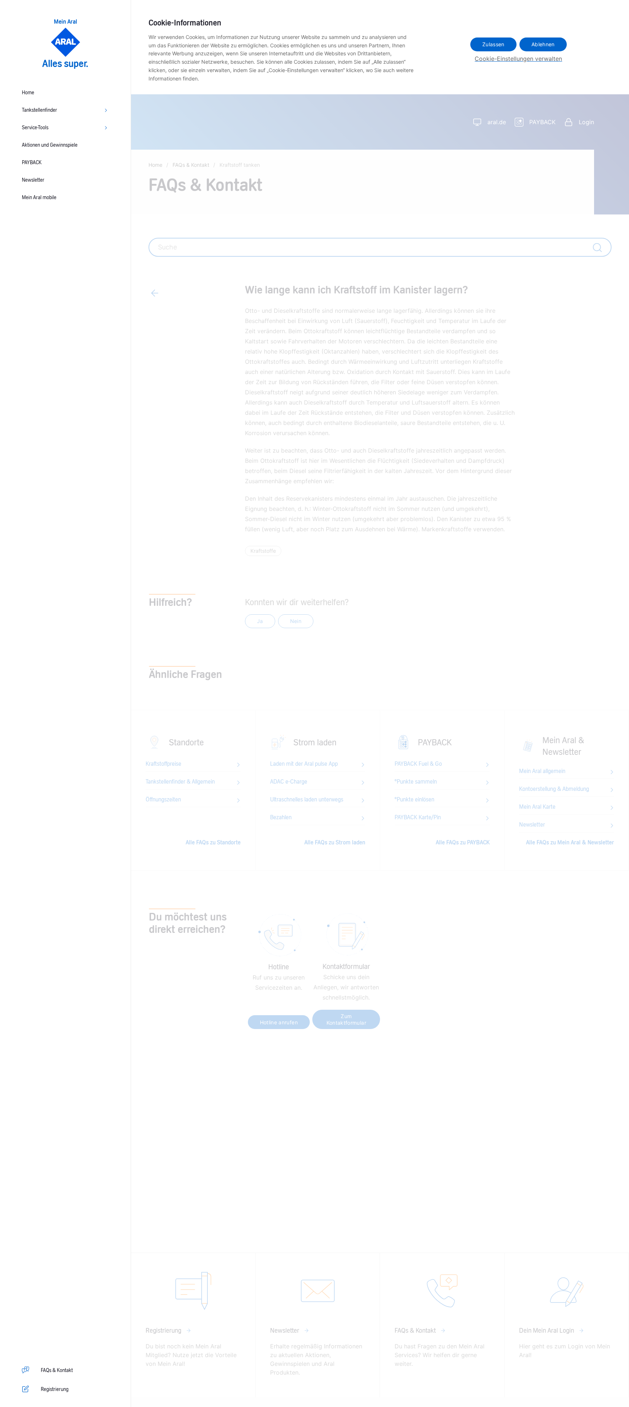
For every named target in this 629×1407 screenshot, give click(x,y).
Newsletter (33, 180)
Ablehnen (543, 44)
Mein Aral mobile (39, 197)
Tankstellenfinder (39, 110)
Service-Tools (35, 127)
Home (28, 92)
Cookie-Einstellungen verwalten (518, 58)
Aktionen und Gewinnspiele (50, 145)
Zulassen (493, 44)
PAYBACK (31, 162)
